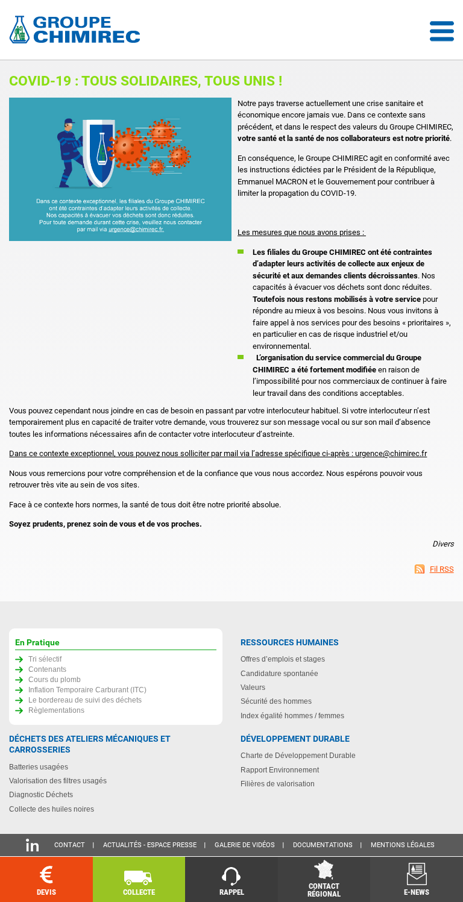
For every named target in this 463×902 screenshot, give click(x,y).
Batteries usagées (38, 767)
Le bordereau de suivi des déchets (85, 700)
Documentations (323, 845)
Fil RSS (442, 569)
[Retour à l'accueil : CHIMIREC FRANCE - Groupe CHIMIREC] (77, 31)
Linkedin (32, 845)
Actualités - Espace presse (150, 845)
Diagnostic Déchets (41, 794)
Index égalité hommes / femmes (292, 715)
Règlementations (56, 710)
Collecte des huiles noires (51, 809)
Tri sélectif (44, 659)
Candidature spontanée (279, 673)
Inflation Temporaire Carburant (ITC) (87, 690)
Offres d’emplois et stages (283, 659)
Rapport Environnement (280, 770)
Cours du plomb (54, 679)
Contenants (47, 669)
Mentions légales (403, 845)
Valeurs (253, 687)
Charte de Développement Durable (298, 755)
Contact (69, 845)
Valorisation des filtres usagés (58, 781)
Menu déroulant (442, 31)
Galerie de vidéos (245, 845)
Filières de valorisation (278, 784)
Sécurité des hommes (276, 701)
